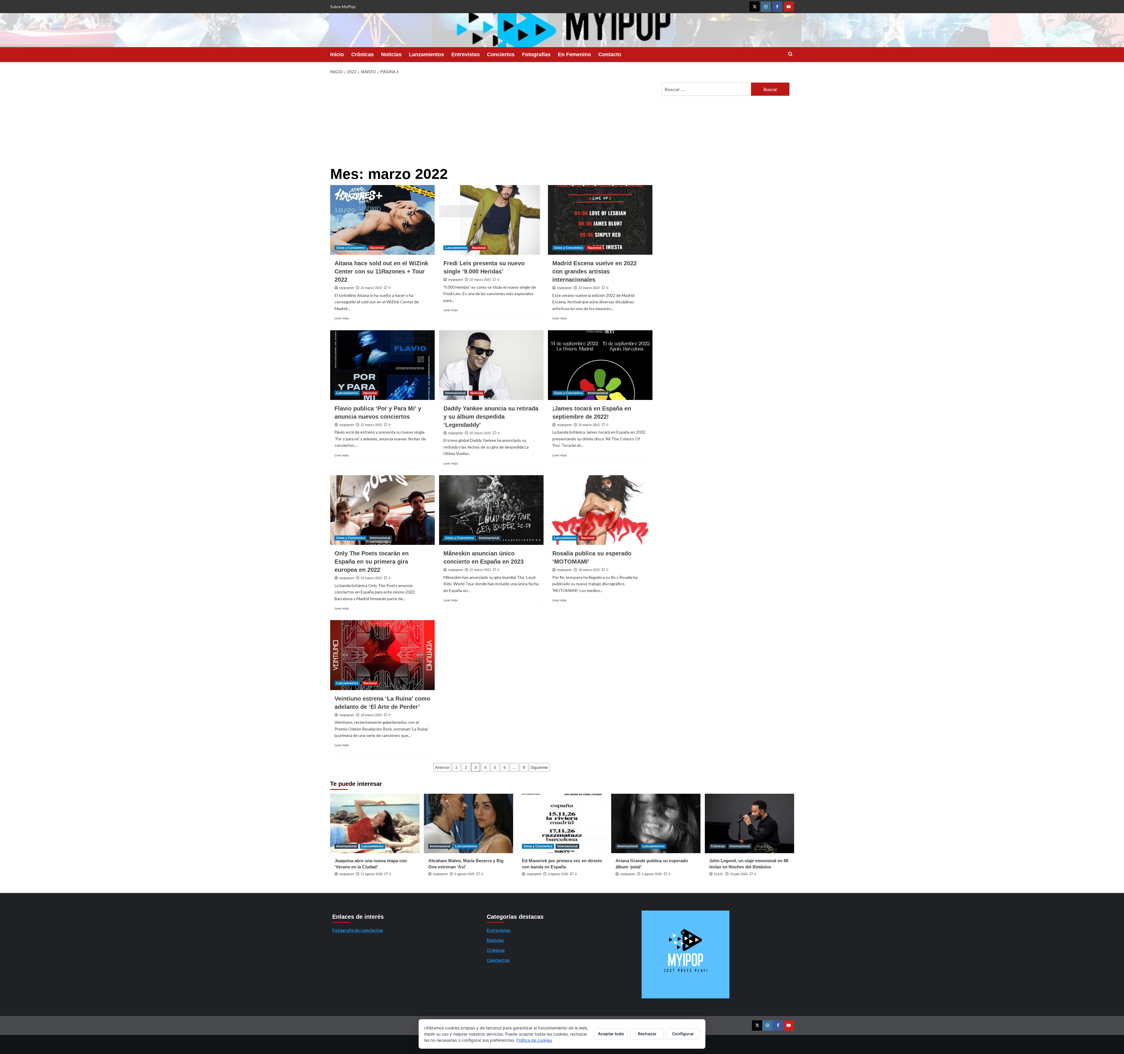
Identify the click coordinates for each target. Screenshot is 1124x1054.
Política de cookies (534, 1040)
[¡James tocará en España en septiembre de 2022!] (600, 365)
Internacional (455, 393)
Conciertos (501, 54)
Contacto (609, 54)
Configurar (683, 1033)
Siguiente (539, 767)
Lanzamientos (426, 54)
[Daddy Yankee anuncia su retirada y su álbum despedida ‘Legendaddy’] (491, 365)
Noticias (391, 54)
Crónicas (362, 54)
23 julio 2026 (739, 874)
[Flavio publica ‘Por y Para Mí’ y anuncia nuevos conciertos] (382, 365)
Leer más (342, 318)
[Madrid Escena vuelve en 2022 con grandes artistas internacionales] (600, 220)
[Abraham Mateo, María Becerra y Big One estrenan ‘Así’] (468, 823)
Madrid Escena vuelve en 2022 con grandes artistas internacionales (594, 271)
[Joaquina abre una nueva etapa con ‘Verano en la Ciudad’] (374, 823)
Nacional (376, 247)
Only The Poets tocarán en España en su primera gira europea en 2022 (372, 561)
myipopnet (346, 288)
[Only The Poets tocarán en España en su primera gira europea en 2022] (382, 510)
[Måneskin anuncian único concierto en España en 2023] (491, 510)
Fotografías (536, 54)
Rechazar (647, 1033)
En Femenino (574, 54)
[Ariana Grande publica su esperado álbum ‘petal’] (655, 823)
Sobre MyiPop (343, 6)
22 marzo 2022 (371, 288)
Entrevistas (465, 54)
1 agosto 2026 (652, 874)
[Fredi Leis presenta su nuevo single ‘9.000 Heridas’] (491, 220)
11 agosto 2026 (372, 874)
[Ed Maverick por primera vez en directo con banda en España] (562, 823)
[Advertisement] (491, 122)
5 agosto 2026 (464, 874)
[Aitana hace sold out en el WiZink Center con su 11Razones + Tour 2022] (382, 220)
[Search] (790, 54)
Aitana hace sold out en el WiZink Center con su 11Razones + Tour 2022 (381, 271)
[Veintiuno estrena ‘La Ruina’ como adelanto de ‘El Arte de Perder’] (382, 655)
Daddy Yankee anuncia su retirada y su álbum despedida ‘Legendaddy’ (490, 416)
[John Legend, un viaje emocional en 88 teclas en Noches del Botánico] (749, 823)
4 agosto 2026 (558, 874)
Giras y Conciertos (350, 247)
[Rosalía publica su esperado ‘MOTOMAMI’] (600, 510)
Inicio (337, 54)
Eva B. (718, 874)
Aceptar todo (611, 1033)
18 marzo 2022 (589, 570)
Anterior (442, 767)
